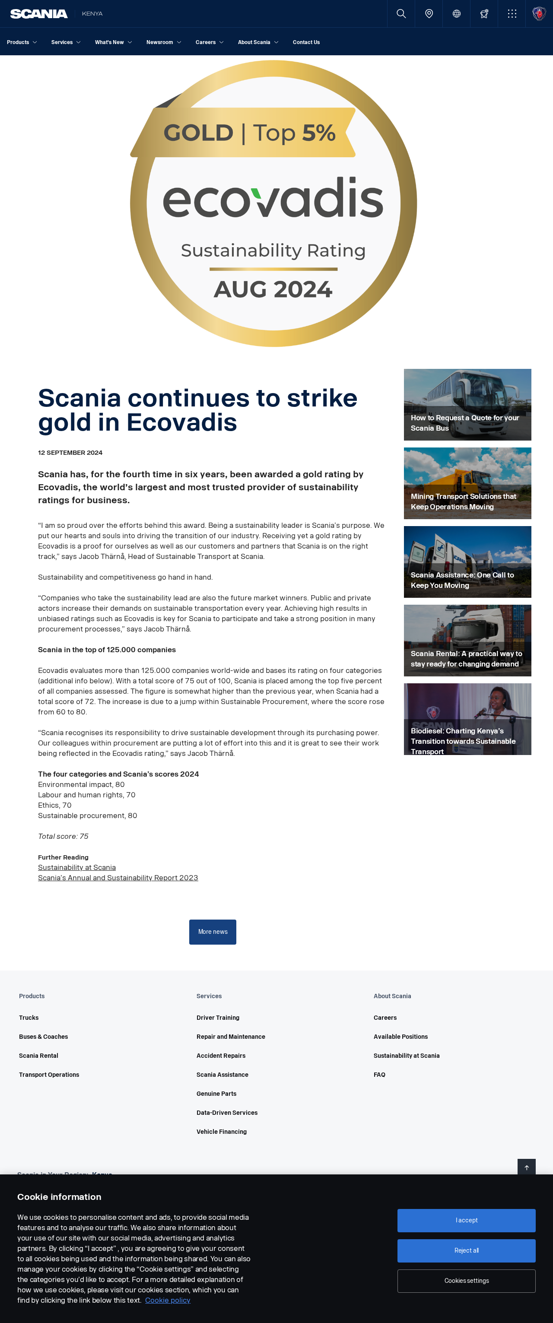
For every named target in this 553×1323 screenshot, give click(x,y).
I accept (467, 1220)
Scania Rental (38, 1056)
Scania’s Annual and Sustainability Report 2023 (118, 878)
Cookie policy (168, 1300)
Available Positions (401, 1037)
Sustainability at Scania (77, 867)
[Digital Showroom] (484, 13)
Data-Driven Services (227, 1113)
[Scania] (39, 14)
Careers (385, 1018)
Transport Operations (49, 1075)
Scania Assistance (222, 1075)
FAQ (379, 1075)
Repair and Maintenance (231, 1037)
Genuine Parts (216, 1094)
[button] (511, 13)
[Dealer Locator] (428, 13)
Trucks (28, 1018)
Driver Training (218, 1018)
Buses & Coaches (43, 1037)
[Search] (401, 13)
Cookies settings (467, 1281)
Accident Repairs (221, 1056)
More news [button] (213, 932)
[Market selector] (456, 13)
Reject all (466, 1250)
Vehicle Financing (222, 1132)
